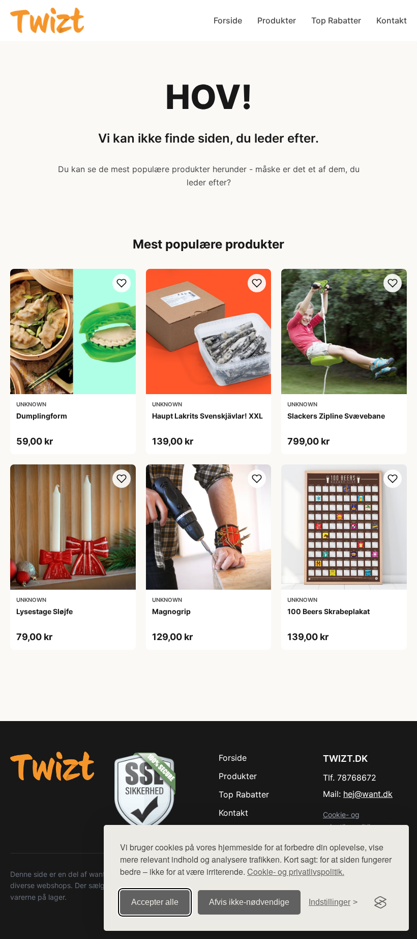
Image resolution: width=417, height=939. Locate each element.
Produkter (276, 20)
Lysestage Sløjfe (44, 611)
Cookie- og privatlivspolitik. (295, 871)
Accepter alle (154, 902)
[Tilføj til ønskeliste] (121, 283)
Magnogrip (171, 611)
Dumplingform (41, 415)
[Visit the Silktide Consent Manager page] (380, 902)
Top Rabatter (336, 20)
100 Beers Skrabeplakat (328, 611)
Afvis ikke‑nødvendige (249, 902)
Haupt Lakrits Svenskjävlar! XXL (207, 415)
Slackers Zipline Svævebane (336, 415)
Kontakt (391, 20)
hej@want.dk (368, 794)
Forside (228, 20)
